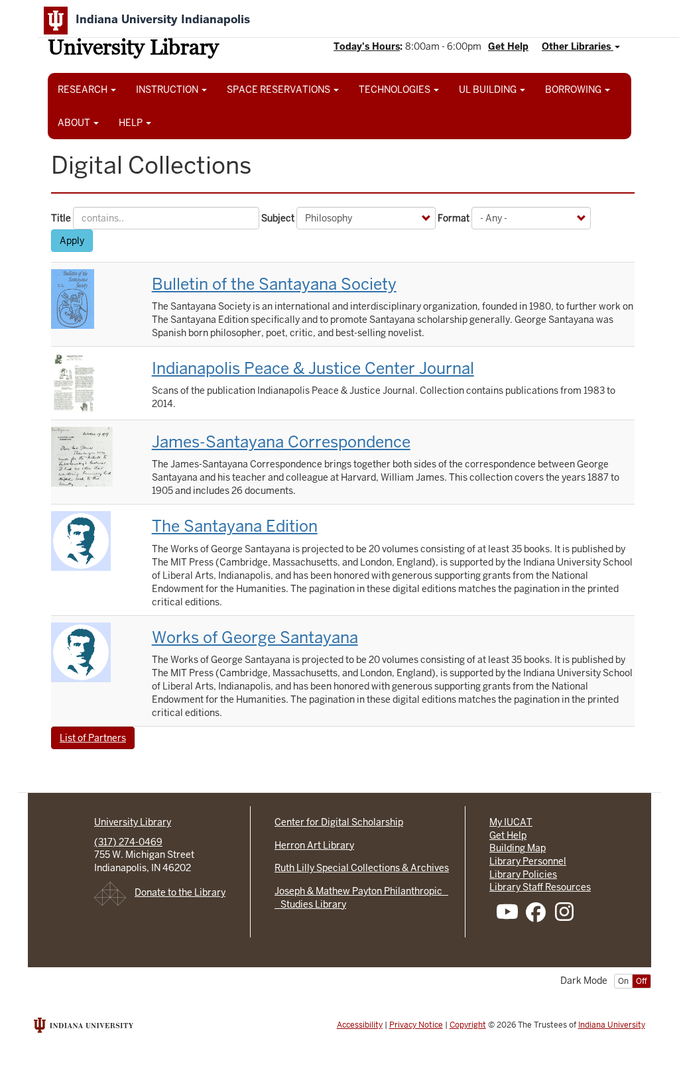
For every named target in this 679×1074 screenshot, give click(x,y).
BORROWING (574, 89)
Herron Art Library (314, 845)
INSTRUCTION (168, 89)
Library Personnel (527, 861)
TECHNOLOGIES (395, 89)
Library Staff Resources (540, 887)
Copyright (468, 1025)
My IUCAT (510, 822)
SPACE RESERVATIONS (279, 89)
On (623, 981)
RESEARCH (83, 89)
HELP (132, 123)
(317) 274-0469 (128, 842)
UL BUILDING (489, 89)
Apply (72, 241)
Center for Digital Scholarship (339, 822)
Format (453, 218)
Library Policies (523, 874)
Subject (277, 218)
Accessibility (360, 1025)
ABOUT (75, 123)
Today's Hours (367, 46)
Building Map (517, 848)
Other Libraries (577, 46)
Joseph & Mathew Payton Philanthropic (361, 891)
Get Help (508, 46)
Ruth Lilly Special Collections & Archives (362, 868)
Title (61, 218)
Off (641, 981)
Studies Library (310, 904)
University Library (133, 49)
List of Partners (93, 738)
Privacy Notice (416, 1025)
